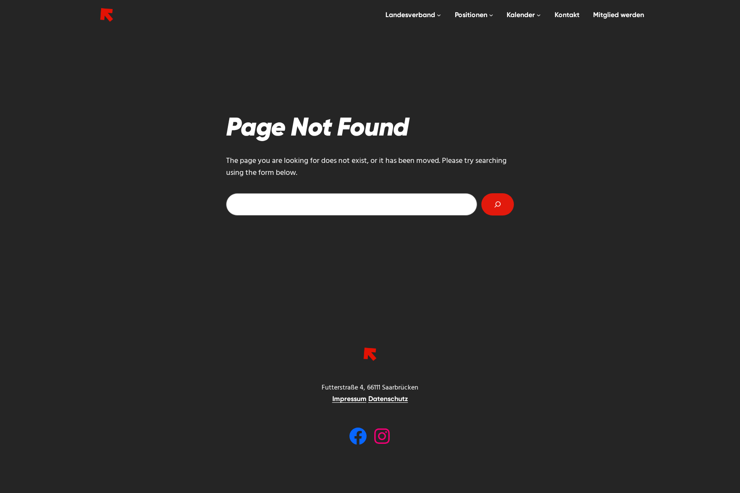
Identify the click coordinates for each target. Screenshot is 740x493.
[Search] (497, 204)
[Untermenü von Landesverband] (439, 15)
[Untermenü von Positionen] (491, 15)
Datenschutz (388, 399)
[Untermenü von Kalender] (539, 15)
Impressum (349, 399)
